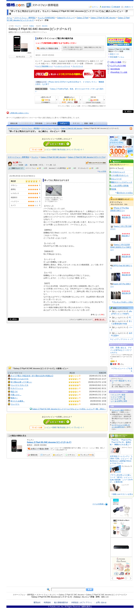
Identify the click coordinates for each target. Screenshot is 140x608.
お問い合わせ (101, 602)
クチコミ (71, 455)
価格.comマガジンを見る (123, 494)
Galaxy (31, 26)
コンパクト (15, 404)
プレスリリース (77, 66)
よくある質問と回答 (119, 401)
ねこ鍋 (15, 162)
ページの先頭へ (98, 504)
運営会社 (37, 602)
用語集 (113, 189)
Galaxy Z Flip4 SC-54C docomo (71, 128)
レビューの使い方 (118, 397)
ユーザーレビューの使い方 (121, 425)
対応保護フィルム (117, 57)
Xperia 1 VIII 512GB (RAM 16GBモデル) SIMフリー (120, 247)
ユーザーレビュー (14, 128)
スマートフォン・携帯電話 (31, 128)
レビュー (58, 455)
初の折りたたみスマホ (19, 379)
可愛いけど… (16, 395)
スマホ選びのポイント (120, 175)
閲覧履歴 (117, 7)
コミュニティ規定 (118, 395)
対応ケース (114, 54)
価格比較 (34, 455)
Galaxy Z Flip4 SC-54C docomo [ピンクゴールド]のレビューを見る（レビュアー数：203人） (69, 409)
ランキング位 (87, 455)
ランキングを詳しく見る (123, 302)
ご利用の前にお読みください (19, 113)
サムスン (18, 26)
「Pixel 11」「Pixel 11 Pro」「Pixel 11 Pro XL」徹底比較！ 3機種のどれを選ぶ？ (121, 442)
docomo (44, 26)
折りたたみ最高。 (18, 401)
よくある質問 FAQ (118, 427)
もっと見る (102, 171)
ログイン (95, 7)
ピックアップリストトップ (122, 339)
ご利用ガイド (128, 7)
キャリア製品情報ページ (44, 66)
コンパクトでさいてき (19, 385)
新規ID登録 (106, 7)
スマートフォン (46, 128)
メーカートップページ (62, 66)
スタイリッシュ (17, 388)
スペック (46, 455)
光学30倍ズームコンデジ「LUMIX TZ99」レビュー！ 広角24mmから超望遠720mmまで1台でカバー (121, 459)
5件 (26, 165)
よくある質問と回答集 (120, 186)
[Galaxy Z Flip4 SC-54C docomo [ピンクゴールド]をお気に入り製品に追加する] (48, 49)
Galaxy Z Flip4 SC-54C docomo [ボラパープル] (86, 157)
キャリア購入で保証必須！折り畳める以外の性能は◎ (32, 376)
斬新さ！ (14, 398)
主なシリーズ (116, 179)
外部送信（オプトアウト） (82, 602)
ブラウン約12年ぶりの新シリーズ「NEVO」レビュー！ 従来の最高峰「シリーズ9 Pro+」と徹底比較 (121, 478)
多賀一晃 (116, 364)
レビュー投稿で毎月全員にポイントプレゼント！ (64, 149)
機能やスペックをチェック (121, 182)
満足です (14, 392)
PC (130, 318)
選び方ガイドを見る (125, 193)
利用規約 (47, 602)
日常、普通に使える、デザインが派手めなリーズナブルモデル (121, 350)
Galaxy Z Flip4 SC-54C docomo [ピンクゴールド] (49, 442)
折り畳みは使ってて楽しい (21, 382)
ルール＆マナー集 (118, 399)
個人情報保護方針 (61, 602)
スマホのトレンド (118, 172)
